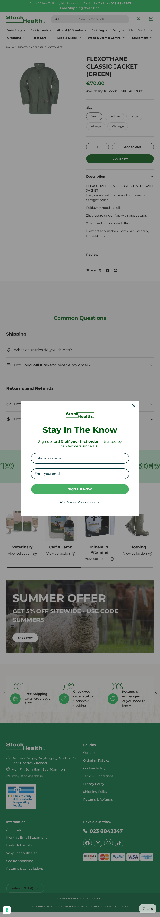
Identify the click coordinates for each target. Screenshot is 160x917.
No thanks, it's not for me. (80, 502)
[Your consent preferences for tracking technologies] (7, 910)
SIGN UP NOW (80, 489)
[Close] (134, 405)
